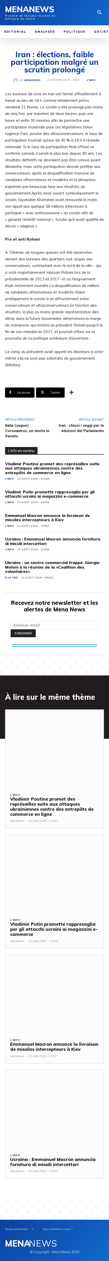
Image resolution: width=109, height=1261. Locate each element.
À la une (11, 577)
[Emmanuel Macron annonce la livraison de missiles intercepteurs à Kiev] (54, 994)
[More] (71, 392)
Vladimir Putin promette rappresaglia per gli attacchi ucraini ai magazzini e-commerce (50, 494)
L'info (91, 80)
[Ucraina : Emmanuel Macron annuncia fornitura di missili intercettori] (54, 1109)
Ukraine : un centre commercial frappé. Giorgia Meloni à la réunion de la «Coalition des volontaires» (52, 567)
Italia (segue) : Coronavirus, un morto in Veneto (27, 430)
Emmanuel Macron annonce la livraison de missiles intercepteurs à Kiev (47, 517)
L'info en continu (21, 451)
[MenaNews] (16, 80)
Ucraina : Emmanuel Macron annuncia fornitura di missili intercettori (52, 541)
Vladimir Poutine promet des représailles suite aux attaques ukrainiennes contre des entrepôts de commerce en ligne (52, 468)
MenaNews (32, 80)
